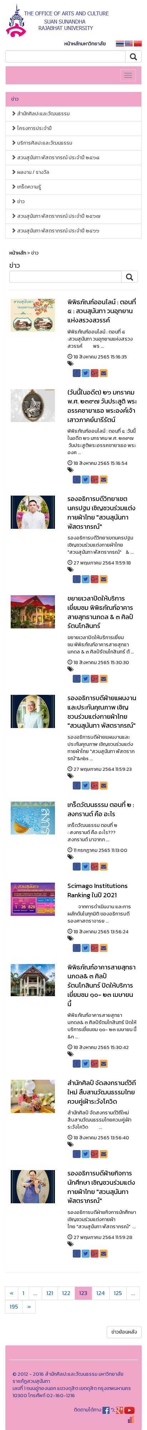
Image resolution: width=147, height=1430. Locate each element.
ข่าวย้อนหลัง (124, 1332)
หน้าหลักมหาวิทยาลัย (85, 43)
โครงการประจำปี (34, 128)
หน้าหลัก (17, 253)
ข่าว (15, 99)
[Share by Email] (103, 373)
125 (118, 1293)
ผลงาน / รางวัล (32, 172)
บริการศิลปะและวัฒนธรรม (44, 143)
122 (66, 1293)
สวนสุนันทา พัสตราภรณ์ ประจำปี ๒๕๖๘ (57, 157)
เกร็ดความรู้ (28, 187)
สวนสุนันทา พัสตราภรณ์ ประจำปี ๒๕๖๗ (58, 216)
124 (100, 1293)
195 (14, 1306)
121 (49, 1293)
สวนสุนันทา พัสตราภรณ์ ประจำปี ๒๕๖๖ (57, 231)
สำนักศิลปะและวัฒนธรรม (43, 113)
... (35, 1293)
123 (83, 1293)
